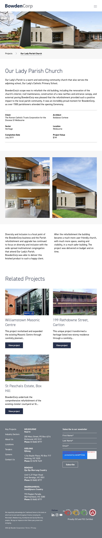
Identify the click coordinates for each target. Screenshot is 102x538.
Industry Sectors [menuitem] (12, 434)
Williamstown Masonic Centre (22, 322)
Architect (57, 115)
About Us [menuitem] (9, 439)
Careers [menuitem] (8, 454)
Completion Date (12, 135)
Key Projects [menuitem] (10, 429)
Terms (28, 528)
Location (56, 126)
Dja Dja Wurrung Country (35, 469)
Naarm (30, 430)
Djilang (28, 449)
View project (14, 345)
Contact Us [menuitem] (10, 459)
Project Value (59, 135)
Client (7, 115)
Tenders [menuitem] (8, 449)
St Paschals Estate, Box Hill (23, 388)
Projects (8, 53)
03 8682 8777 (36, 441)
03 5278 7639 (36, 461)
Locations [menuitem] (9, 444)
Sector (8, 126)
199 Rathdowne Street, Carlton (70, 322)
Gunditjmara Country (33, 488)
